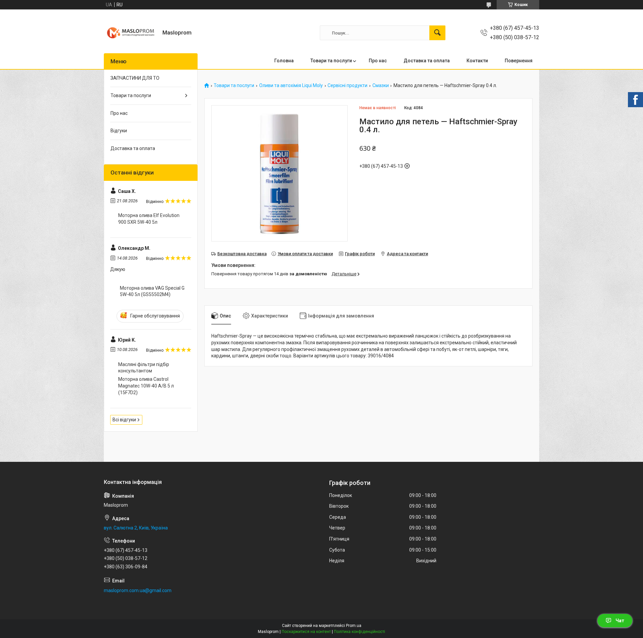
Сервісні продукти (347, 85)
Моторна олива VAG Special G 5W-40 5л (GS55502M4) (152, 291)
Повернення (518, 60)
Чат (620, 620)
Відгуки (119, 130)
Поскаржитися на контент (306, 631)
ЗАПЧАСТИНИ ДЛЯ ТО (135, 78)
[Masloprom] (130, 32)
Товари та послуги (331, 60)
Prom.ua (353, 625)
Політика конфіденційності (359, 631)
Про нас (378, 60)
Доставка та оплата (427, 60)
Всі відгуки (124, 419)
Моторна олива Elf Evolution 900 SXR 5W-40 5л (149, 219)
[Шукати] (437, 32)
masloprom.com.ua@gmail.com (137, 590)
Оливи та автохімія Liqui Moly (291, 85)
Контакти (477, 60)
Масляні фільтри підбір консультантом (143, 368)
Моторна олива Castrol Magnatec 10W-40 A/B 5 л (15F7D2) (146, 385)
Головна (284, 60)
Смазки (380, 85)
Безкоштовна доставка (242, 253)
